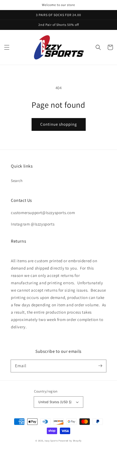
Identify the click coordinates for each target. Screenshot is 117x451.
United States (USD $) (55, 402)
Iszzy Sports (51, 440)
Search (17, 180)
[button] (7, 47)
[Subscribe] (100, 366)
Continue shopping (58, 124)
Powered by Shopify (70, 440)
